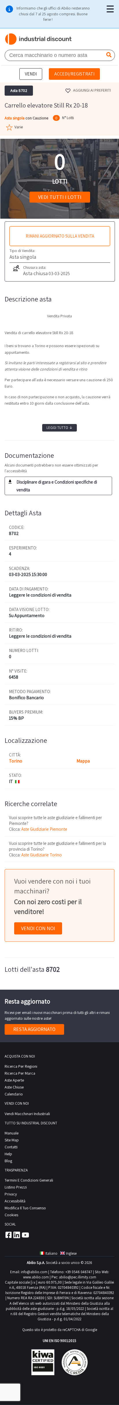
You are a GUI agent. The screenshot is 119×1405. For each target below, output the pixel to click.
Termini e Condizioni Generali (29, 1180)
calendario (14, 1094)
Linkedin (16, 1234)
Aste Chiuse (14, 1087)
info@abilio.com (34, 1271)
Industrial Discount (38, 39)
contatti (11, 1146)
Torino (15, 761)
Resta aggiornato (34, 1029)
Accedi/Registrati (74, 74)
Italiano (51, 1253)
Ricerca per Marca (20, 1073)
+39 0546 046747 (78, 1271)
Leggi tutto (59, 427)
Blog (8, 1160)
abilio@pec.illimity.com (77, 1277)
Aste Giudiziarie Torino (41, 855)
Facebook (8, 1234)
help (8, 1153)
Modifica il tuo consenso (25, 1207)
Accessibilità (15, 1201)
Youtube (25, 1234)
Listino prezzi (16, 1187)
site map (12, 1140)
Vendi (31, 74)
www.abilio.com (36, 1277)
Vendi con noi (38, 928)
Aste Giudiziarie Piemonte (44, 829)
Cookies (11, 1214)
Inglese (71, 1253)
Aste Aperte (14, 1080)
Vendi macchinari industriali (27, 1113)
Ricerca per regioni (21, 1066)
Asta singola (15, 118)
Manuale (11, 1133)
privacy (11, 1194)
